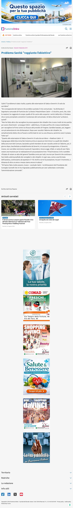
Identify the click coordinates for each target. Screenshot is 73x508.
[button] (65, 196)
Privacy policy (60, 501)
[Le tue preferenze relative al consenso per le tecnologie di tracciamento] (70, 505)
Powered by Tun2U (6, 503)
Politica (8, 41)
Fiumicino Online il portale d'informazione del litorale (29, 35)
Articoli (3, 41)
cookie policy (68, 501)
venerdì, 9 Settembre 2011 (21, 47)
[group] (18, 214)
